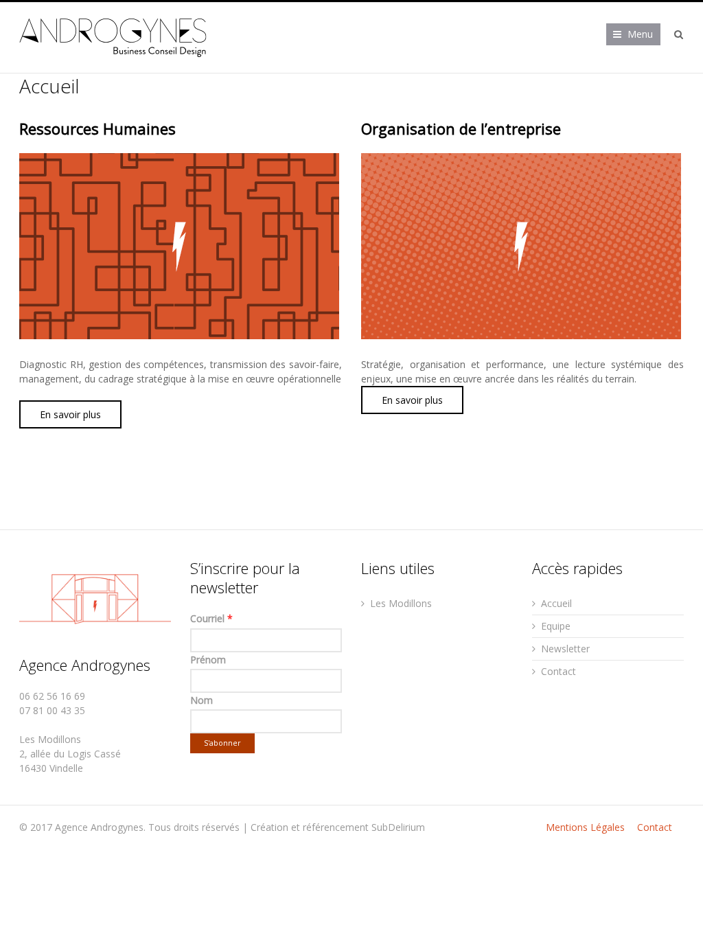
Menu (640, 34)
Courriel (211, 618)
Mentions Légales (585, 827)
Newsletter (565, 648)
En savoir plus (70, 414)
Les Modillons (401, 603)
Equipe (556, 625)
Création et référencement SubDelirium (338, 827)
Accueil (556, 603)
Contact (558, 671)
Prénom (208, 659)
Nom (201, 700)
